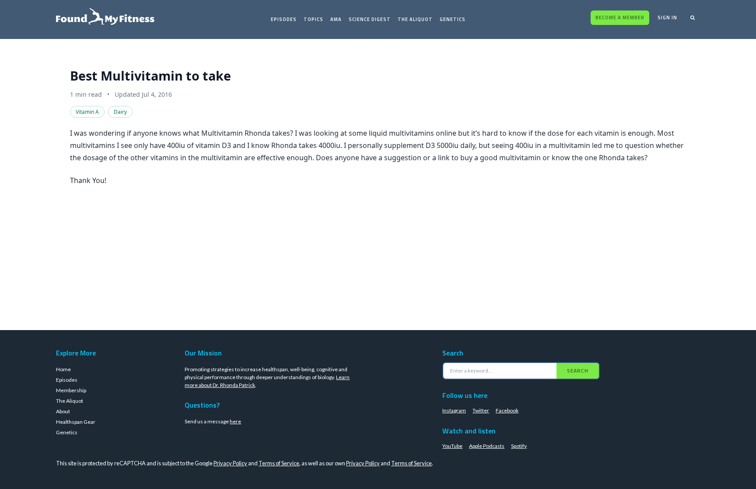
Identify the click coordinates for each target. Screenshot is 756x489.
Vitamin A (87, 112)
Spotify (519, 446)
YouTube (452, 446)
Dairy (120, 112)
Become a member (619, 17)
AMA (336, 19)
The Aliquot (415, 19)
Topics (313, 19)
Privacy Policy (230, 463)
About (63, 411)
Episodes (284, 19)
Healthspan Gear (75, 422)
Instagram (454, 410)
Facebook (507, 410)
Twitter (480, 410)
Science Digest (370, 19)
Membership (71, 390)
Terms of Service (279, 463)
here (235, 421)
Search (577, 370)
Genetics (453, 19)
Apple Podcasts (486, 446)
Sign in (667, 17)
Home (63, 369)
